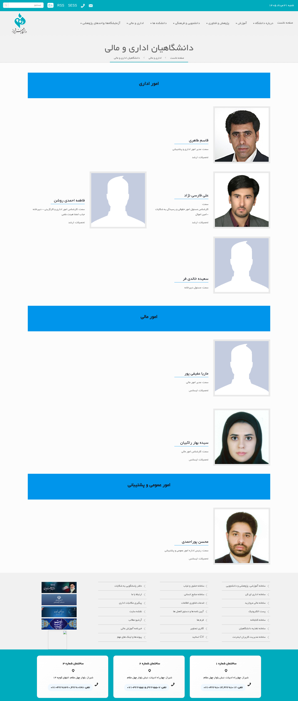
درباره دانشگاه (264, 23)
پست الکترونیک (257, 611)
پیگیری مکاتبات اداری (131, 603)
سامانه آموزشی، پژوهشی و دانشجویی (246, 586)
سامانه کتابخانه (258, 620)
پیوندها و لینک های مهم (130, 637)
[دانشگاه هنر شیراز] (19, 23)
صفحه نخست (177, 58)
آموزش (242, 23)
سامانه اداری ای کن (255, 594)
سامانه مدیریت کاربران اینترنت (249, 637)
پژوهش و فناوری (218, 23)
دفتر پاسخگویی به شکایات (129, 586)
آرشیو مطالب (136, 620)
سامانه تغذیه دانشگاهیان (252, 628)
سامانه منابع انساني (194, 594)
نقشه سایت (136, 611)
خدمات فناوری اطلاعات (192, 603)
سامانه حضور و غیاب (193, 586)
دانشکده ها (159, 23)
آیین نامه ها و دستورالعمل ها (188, 611)
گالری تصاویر (197, 628)
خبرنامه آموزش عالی (132, 628)
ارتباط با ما (137, 594)
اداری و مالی (136, 23)
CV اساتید (198, 637)
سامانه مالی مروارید (255, 603)
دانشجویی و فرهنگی (187, 23)
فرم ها (200, 620)
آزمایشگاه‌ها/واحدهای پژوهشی (101, 23)
